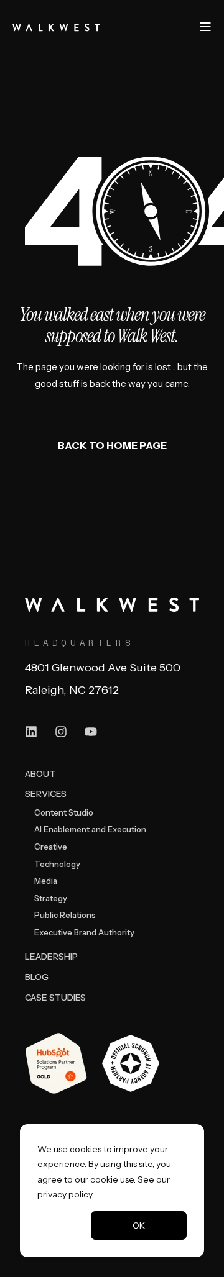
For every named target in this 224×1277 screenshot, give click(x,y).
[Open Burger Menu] (205, 26)
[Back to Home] (56, 26)
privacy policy (64, 1194)
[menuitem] (40, 773)
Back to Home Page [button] (112, 445)
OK (139, 1225)
